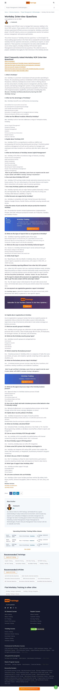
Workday (27, 274)
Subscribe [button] (28, 306)
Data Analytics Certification (34, 658)
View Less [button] (7, 683)
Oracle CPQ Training (10, 621)
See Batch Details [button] (27, 382)
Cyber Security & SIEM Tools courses (39, 672)
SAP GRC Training (9, 563)
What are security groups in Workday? (15, 67)
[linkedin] (17, 493)
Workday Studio (9, 487)
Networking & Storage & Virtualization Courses (36, 676)
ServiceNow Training (20, 563)
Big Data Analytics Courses (28, 670)
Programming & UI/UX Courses (45, 678)
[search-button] (53, 3)
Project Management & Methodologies (30, 12)
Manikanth (14, 22)
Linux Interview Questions (44, 578)
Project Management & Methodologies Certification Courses (19, 680)
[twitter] (14, 493)
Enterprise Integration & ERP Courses (14, 676)
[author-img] (7, 22)
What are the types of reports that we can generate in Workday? (22, 65)
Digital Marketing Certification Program (40, 650)
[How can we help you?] (56, 687)
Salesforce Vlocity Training (12, 634)
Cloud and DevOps (36, 664)
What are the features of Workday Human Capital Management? (22, 63)
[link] (21, 493)
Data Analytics (26, 664)
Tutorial (33, 274)
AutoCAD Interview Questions (12, 575)
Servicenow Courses (10, 681)
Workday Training (44, 563)
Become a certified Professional (29, 688)
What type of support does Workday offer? (16, 70)
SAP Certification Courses (42, 680)
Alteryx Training (9, 616)
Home (6, 12)
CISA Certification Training (11, 648)
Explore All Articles (10, 572)
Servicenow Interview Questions (27, 581)
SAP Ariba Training (30, 560)
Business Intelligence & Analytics (44, 670)
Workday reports (12, 291)
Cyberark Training (35, 616)
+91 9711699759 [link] (10, 605)
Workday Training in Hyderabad (13, 591)
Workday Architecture (11, 485)
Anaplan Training (9, 560)
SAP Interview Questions (11, 581)
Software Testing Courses (22, 681)
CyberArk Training (19, 560)
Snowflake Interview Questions (44, 581)
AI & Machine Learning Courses (12, 670)
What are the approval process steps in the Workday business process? (24, 68)
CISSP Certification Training (41, 648)
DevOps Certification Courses (28, 674)
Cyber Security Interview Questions (30, 575)
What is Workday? (10, 61)
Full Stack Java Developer (11, 658)
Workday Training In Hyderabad (30, 174)
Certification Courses (10, 672)
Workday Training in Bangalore (30, 591)
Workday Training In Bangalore (29, 371)
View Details (27, 549)
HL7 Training (8, 619)
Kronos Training (9, 631)
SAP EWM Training (42, 560)
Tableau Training (9, 638)
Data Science (22, 658)
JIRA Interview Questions (29, 578)
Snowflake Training (32, 563)
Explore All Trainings (11, 557)
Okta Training (8, 614)
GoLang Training (34, 619)
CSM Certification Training (22, 650)
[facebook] (10, 493)
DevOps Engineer (16, 664)
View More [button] (25, 652)
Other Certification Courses (29, 678)
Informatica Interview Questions (12, 578)
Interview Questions (14, 12)
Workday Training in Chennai (12, 594)
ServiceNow (8, 664)
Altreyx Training (34, 614)
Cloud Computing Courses (22, 672)
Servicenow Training (35, 623)
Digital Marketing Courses (43, 674)
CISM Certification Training (26, 648)
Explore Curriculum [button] (33, 228)
